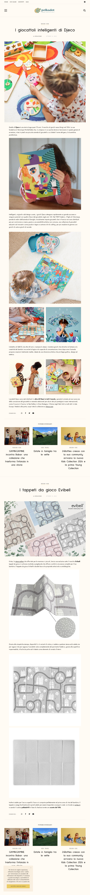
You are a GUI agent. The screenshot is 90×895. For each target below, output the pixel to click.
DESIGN (43, 24)
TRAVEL (47, 447)
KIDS (47, 24)
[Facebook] (25, 413)
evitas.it (77, 805)
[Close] (30, 867)
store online (19, 561)
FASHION (15, 447)
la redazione (37, 36)
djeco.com (49, 406)
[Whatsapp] (21, 413)
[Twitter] (29, 413)
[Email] (33, 413)
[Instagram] (85, 2)
